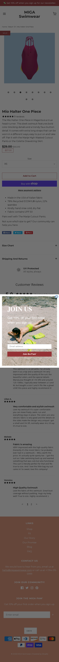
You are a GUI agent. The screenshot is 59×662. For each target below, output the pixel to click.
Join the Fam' (29, 354)
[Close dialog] (56, 296)
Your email (12, 342)
